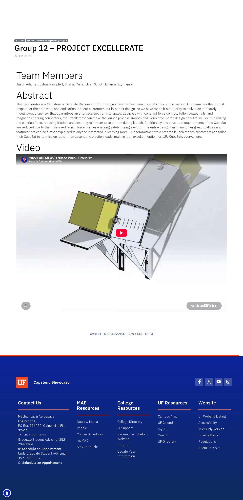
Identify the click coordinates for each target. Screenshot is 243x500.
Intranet (123, 445)
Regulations (207, 441)
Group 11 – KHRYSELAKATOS (107, 333)
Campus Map (167, 416)
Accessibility (207, 422)
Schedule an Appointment (41, 448)
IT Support (125, 428)
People (82, 428)
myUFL (163, 429)
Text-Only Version (211, 429)
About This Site (209, 447)
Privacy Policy (208, 435)
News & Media (87, 421)
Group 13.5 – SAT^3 (141, 333)
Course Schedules (90, 434)
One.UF (163, 435)
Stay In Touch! (87, 446)
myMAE (82, 440)
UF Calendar (167, 422)
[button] (7, 493)
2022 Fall (20, 40)
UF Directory (167, 441)
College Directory (129, 421)
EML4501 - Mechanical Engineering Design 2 (47, 40)
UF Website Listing (212, 416)
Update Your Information (126, 453)
